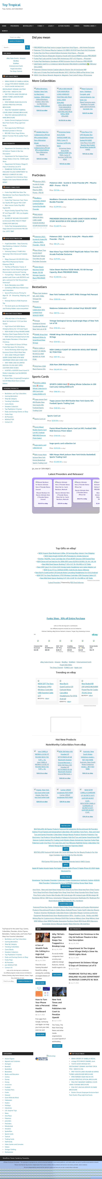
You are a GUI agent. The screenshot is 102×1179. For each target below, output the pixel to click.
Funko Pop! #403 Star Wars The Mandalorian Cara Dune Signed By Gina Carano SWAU (16, 195)
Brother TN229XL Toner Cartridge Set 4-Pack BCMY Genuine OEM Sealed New (66, 559)
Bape (86, 883)
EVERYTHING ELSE (66, 904)
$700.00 (57, 436)
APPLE (66, 865)
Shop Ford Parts (43, 892)
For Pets (74, 855)
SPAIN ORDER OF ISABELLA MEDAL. (17, 81)
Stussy (81, 883)
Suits (62, 855)
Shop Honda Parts (58, 890)
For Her (76, 852)
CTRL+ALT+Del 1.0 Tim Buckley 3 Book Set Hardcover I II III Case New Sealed (15, 321)
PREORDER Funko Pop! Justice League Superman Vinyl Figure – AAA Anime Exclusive (64, 47)
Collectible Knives (62, 913)
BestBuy (65, 662)
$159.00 (57, 342)
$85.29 (56, 244)
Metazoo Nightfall (75, 843)
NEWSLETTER (9, 419)
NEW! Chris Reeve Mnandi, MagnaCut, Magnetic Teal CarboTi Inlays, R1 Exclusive (63, 75)
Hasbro (7, 1103)
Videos (7, 1147)
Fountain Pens (9, 1090)
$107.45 (56, 357)
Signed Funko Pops (12, 187)
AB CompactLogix (79, 895)
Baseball (7, 1066)
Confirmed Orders (64, 880)
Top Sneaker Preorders (49, 880)
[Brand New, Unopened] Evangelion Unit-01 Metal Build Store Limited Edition (16, 380)
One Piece (8, 1116)
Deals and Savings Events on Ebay (16, 412)
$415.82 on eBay (87, 154)
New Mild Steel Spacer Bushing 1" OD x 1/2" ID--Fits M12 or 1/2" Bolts (66, 564)
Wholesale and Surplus (81, 907)
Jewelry (65, 924)
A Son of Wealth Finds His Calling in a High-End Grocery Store (42, 951)
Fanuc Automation (55, 898)
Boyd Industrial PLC (55, 901)
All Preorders (93, 829)
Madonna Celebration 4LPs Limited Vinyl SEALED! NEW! (73, 308)
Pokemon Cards (38, 843)
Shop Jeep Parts (84, 890)
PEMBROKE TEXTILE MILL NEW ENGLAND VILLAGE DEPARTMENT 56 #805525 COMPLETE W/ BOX (15, 171)
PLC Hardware (78, 901)
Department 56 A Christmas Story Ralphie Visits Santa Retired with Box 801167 (15, 179)
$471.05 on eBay (65, 164)
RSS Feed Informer (77, 583)
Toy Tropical (11, 5)
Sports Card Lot (53, 416)
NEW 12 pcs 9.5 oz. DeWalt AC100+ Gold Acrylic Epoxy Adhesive (66, 570)
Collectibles (58, 835)
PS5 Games (54, 862)
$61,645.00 (58, 369)
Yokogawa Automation (70, 898)
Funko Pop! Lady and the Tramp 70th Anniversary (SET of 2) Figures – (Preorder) (62, 59)
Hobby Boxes (60, 910)
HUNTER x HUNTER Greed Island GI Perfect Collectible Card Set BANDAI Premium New (16, 373)
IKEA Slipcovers (92, 921)
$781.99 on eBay (65, 801)
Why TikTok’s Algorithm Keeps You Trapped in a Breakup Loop (58, 940)
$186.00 (57, 392)
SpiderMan (8, 1131)
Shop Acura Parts (72, 890)
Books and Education (12, 1074)
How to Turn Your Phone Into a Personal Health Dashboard (42, 1005)
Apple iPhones (62, 868)
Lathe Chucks (46, 895)
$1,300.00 (57, 277)
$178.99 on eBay (62, 503)
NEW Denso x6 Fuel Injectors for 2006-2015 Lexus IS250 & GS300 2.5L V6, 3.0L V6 (66, 561)
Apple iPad (53, 868)
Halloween (8, 1100)
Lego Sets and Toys (62, 843)
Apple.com (78, 668)
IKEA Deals (82, 921)
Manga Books (59, 846)
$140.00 (57, 408)
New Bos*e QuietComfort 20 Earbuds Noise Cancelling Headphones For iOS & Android (66, 573)
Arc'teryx (62, 883)
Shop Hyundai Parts (82, 892)
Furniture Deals (72, 921)
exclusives (8, 1085)
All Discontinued (82, 829)
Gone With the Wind (12, 1098)
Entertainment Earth (84, 662)
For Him (95, 852)
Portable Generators (59, 921)
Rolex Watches (74, 924)
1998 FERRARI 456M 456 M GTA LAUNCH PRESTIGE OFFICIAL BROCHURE (15, 104)
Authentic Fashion (87, 880)
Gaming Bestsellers (11, 396)
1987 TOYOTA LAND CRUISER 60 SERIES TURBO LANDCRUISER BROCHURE (15, 96)
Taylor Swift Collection (85, 910)
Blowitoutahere (63, 916)
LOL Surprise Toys (11, 1110)
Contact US (8, 422)
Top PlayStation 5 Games (13, 409)
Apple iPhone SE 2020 (87, 868)
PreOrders (14, 26)
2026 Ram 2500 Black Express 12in (64, 364)
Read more (40, 983)
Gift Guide (55, 852)
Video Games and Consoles (14, 1144)
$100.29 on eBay (87, 773)
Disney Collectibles (89, 843)
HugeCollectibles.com (13, 238)
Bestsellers (27, 26)
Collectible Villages (76, 913)
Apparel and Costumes (12, 1061)
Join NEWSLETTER (11, 965)
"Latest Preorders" (54, 583)
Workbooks (51, 913)
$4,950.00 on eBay (65, 120)
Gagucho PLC (67, 901)
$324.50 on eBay (42, 110)
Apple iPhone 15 (73, 868)
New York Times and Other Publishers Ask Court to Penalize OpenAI (59, 1008)
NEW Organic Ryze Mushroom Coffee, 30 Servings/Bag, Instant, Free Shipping (66, 553)
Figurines (68, 846)
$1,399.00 (57, 207)
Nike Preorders (44, 883)
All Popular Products (52, 829)
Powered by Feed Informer (93, 580)
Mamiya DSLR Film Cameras (65, 918)
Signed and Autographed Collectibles (56, 832)
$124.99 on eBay (43, 503)
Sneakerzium (75, 880)
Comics (76, 26)
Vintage (65, 835)
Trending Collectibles (12, 401)
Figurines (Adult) (77, 846)
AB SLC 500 (44, 898)
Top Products (45, 837)
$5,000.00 (58, 462)
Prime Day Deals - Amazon (49, 907)
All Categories (71, 829)
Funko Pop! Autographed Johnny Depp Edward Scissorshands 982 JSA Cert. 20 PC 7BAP (15, 228)
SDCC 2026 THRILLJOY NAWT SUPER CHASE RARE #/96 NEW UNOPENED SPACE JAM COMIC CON (15, 357)
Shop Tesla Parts (68, 892)
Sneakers (8, 1129)
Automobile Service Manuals (52, 924)
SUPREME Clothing (72, 883)
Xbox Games (63, 862)
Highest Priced (37, 832)
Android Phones (71, 910)
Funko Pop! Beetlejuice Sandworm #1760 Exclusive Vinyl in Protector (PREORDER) (63, 61)
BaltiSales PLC (84, 898)
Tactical (7, 1136)
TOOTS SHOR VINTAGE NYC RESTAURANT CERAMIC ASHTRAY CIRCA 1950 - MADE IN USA (14, 89)
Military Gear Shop (82, 918)
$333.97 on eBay (87, 113)
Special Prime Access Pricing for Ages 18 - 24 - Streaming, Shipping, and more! (16, 295)
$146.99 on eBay (82, 499)
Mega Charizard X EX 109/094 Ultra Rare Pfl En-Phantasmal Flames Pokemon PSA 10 (15, 261)
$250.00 (55, 421)
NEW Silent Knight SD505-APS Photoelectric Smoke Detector (66, 556)
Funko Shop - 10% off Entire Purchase (66, 618)
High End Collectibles (13, 313)
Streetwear (36, 880)
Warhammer (9, 1152)
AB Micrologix (91, 895)
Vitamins (84, 835)
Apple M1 (35, 868)
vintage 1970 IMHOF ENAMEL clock (16, 84)
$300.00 (57, 299)
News (39, 929)
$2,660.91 (57, 226)
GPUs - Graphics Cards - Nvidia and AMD (83, 916)
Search (4, 31)
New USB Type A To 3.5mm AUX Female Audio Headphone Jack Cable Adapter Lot (66, 567)
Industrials (8, 1108)
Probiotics (90, 835)
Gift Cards (62, 852)
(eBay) (47, 698)
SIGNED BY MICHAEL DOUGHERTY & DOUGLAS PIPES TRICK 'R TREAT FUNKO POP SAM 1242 (15, 220)
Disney (7, 1079)
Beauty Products (74, 835)
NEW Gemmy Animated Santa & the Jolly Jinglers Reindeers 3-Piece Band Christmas (16, 339)
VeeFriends (8, 1142)
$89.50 (56, 313)
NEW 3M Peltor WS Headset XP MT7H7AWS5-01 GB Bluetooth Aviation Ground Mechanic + (65, 769)
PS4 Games (46, 862)
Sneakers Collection (11, 406)
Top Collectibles (11, 76)
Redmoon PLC (95, 898)
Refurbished (9, 1126)
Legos (50, 26)
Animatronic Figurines (83, 840)
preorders (8, 1121)
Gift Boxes (70, 852)
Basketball (8, 1069)
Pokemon (8, 1118)
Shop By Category (11, 399)
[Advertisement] (61, 16)
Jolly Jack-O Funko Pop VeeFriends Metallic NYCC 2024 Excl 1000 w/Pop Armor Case (64, 72)
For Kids (67, 855)
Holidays (8, 1105)
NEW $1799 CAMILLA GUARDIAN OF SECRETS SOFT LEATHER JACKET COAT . (87, 807)
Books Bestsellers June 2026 (14, 285)
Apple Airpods (44, 868)
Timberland (54, 883)
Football (7, 1087)
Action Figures (64, 26)
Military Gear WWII (45, 921)
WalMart (72, 662)
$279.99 (57, 259)
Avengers (8, 1064)
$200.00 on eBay (42, 801)
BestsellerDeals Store (49, 916)
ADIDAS (97, 880)
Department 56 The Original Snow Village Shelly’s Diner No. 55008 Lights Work (16, 158)
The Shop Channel (56, 668)
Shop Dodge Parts (55, 892)
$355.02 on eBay (42, 158)
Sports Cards (9, 1134)
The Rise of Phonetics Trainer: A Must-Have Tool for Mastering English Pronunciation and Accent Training (15, 269)
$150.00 (57, 328)
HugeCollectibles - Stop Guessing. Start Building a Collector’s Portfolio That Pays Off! (15, 246)
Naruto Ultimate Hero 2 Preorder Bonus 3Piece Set (82, 492)
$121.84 (56, 190)
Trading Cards (89, 26)
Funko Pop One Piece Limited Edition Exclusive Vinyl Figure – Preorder (59, 53)
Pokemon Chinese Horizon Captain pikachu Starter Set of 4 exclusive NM (60, 70)
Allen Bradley (56, 895)
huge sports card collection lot (63, 443)
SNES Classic (85, 862)
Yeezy (91, 883)
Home (4, 26)
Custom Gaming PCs (46, 840)
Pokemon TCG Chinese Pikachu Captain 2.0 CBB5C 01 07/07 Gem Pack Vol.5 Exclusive (64, 50)
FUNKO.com (68, 668)
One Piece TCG (49, 843)
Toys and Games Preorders (43, 835)
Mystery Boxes (69, 840)
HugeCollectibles (66, 665)
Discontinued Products (47, 910)
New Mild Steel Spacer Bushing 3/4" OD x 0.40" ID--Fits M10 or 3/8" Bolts (66, 578)
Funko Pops (95, 840)
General (7, 1095)
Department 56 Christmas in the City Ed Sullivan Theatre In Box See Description (16, 151)
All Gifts (79, 855)
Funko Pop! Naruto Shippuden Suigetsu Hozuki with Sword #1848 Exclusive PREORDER (65, 56)
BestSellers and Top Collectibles (15, 393)
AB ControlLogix (67, 895)
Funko (40, 26)
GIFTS (66, 849)
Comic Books (9, 404)
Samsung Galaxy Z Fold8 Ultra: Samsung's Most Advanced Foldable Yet (15, 254)
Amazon (57, 662)
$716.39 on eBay (88, 816)
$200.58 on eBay (42, 773)
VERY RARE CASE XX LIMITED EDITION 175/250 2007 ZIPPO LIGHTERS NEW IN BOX (14, 365)
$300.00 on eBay (64, 778)
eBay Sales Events (46, 662)
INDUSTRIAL (66, 886)
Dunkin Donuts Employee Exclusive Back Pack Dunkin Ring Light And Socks (15, 122)
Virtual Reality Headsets (59, 837)
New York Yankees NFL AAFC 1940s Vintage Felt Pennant (74, 294)
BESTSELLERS (65, 826)
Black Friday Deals (66, 907)
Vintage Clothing (10, 1149)
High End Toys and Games (77, 837)
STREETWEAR (65, 877)
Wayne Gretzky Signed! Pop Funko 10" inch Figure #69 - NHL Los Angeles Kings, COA (15, 213)
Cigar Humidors (54, 855)
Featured (62, 829)
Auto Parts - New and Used (90, 832)
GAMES (65, 858)
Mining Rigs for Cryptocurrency (44, 918)
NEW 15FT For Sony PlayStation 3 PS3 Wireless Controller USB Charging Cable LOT (66, 575)
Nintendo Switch (74, 862)
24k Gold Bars (75, 832)
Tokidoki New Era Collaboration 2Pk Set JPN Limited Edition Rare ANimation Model (42, 150)
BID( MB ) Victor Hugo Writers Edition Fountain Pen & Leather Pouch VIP (15, 135)
